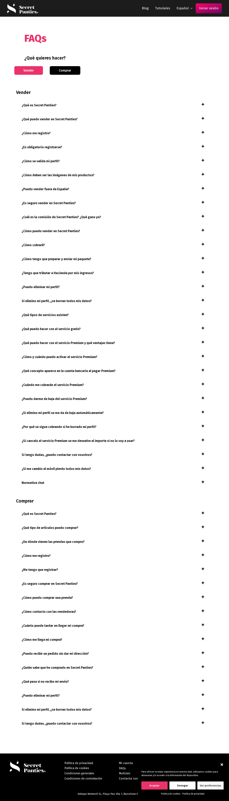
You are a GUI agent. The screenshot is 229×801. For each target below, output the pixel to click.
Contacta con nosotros (135, 778)
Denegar (182, 785)
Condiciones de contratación (83, 778)
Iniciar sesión (209, 8)
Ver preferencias (210, 785)
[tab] (112, 105)
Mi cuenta (126, 763)
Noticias (124, 773)
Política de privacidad (193, 793)
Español (183, 8)
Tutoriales (162, 8)
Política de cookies (171, 793)
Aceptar (154, 785)
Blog (145, 8)
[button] (222, 764)
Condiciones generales (79, 773)
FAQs (122, 768)
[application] (191, 8)
